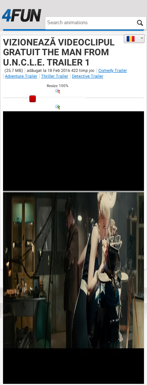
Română (134, 38)
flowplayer (90, 184)
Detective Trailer (87, 76)
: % (57, 86)
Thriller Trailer (54, 76)
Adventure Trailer (21, 76)
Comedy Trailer (112, 70)
